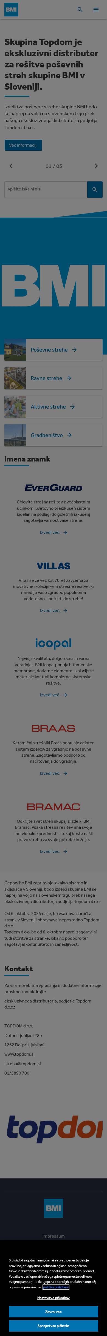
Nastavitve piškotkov (53, 1298)
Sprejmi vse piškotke (53, 1326)
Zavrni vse (53, 1312)
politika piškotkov (56, 1287)
